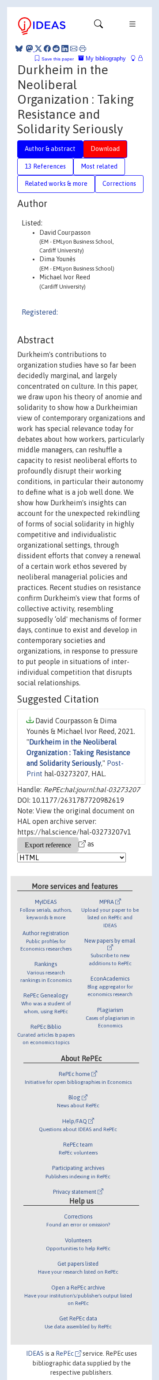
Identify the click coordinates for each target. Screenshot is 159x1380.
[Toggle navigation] (98, 26)
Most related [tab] (99, 166)
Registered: (40, 312)
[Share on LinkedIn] (64, 49)
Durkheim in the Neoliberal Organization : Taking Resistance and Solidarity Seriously (78, 752)
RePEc (65, 1353)
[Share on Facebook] (47, 49)
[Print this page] (82, 49)
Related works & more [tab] (56, 183)
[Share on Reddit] (56, 49)
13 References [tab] (45, 166)
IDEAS (35, 1353)
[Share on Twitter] (38, 49)
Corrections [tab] (119, 183)
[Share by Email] (73, 49)
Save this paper (58, 58)
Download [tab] (105, 148)
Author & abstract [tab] (50, 148)
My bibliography (105, 58)
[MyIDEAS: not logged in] (135, 58)
